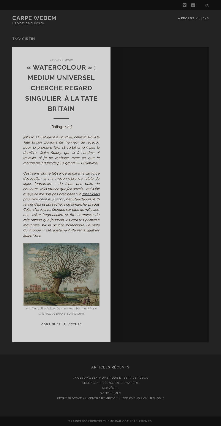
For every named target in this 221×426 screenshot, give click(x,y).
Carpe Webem (34, 18)
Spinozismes (110, 393)
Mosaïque (110, 388)
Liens (204, 18)
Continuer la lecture (61, 324)
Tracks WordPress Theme (91, 421)
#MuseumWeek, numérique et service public (111, 377)
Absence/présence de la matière (110, 382)
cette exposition (51, 199)
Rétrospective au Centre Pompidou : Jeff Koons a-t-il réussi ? (110, 398)
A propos (186, 18)
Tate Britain (90, 194)
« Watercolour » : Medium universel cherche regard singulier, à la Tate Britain (61, 88)
